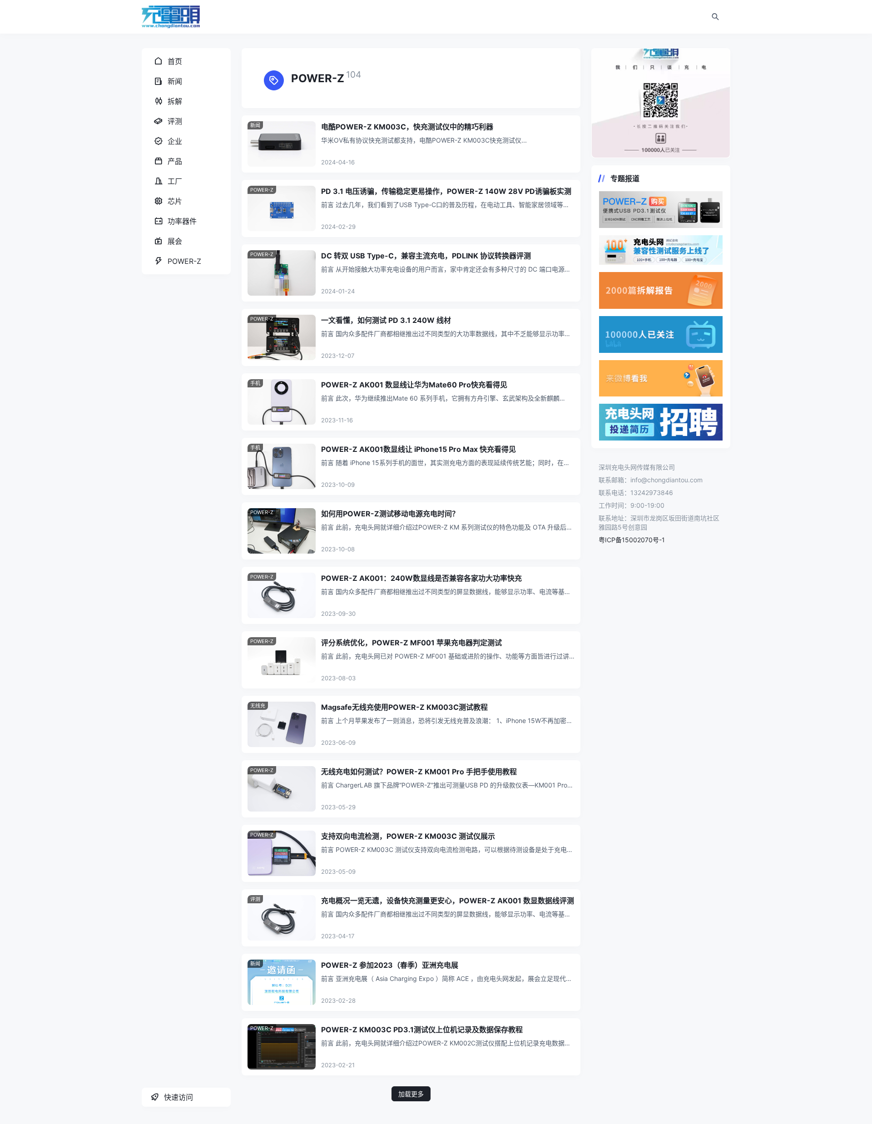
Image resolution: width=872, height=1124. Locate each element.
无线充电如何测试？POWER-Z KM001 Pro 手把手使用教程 (419, 771)
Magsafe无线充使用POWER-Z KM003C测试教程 (404, 707)
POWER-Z (261, 190)
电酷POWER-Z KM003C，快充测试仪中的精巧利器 (407, 126)
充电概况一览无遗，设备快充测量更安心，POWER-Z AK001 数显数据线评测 (447, 900)
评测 (255, 899)
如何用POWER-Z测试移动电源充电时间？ (390, 513)
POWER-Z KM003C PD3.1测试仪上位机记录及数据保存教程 (422, 1029)
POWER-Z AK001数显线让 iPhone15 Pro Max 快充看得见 (418, 449)
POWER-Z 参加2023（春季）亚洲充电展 (389, 965)
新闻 (255, 125)
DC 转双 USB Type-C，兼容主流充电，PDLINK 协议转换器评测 (426, 255)
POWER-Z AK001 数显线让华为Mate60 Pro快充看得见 (414, 384)
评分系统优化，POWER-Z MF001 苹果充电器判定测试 (411, 642)
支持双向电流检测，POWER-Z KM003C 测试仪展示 (408, 836)
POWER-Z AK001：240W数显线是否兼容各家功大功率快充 (421, 578)
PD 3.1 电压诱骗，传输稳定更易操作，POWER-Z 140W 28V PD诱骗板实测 (446, 191)
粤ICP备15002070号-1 (632, 540)
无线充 (257, 706)
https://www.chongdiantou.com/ (661, 103)
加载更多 (411, 1094)
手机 (255, 383)
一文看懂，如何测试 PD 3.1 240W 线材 (386, 320)
